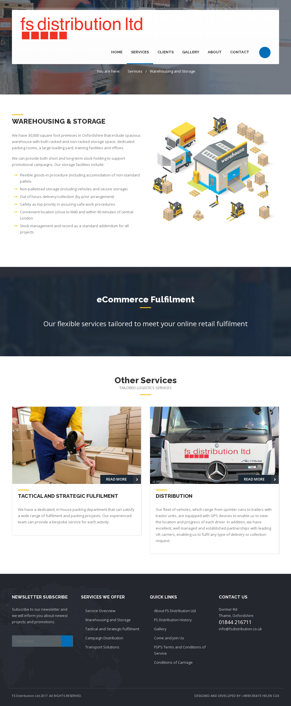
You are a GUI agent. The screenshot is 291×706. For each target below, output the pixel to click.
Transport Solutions (102, 647)
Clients (165, 52)
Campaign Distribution (104, 637)
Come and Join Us (169, 637)
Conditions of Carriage (173, 662)
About (215, 52)
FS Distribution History (173, 619)
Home (116, 52)
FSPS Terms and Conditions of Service (180, 650)
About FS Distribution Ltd (175, 610)
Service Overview (100, 610)
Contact (239, 52)
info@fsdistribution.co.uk (240, 628)
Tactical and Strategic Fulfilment (112, 628)
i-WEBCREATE (251, 696)
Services (140, 52)
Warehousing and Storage (172, 71)
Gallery (190, 52)
